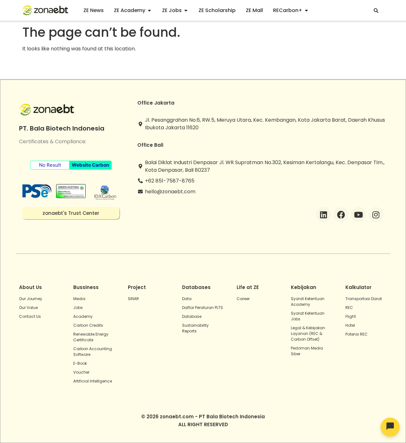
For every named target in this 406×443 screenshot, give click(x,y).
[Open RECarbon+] (306, 10)
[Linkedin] (323, 214)
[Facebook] (341, 214)
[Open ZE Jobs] (185, 10)
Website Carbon (90, 165)
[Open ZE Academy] (149, 10)
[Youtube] (358, 214)
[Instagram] (376, 214)
